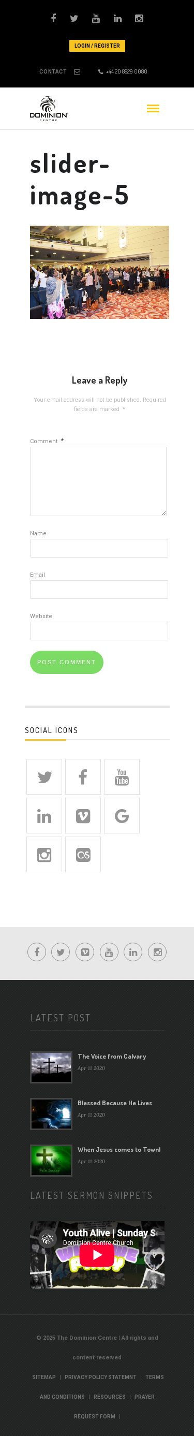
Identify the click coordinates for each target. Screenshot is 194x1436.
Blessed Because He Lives (115, 1102)
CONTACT (53, 72)
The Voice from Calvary (112, 1056)
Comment (47, 441)
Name (38, 533)
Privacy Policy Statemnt (101, 1377)
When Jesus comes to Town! (119, 1149)
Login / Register (97, 46)
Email (37, 575)
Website (41, 616)
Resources (110, 1397)
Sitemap (44, 1377)
